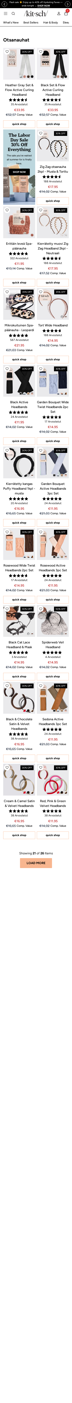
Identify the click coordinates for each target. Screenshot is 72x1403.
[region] (36, 4)
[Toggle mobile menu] (5, 13)
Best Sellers (30, 22)
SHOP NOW (19, 172)
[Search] (13, 13)
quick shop (19, 124)
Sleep (66, 22)
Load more (36, 863)
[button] (7, 52)
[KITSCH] (36, 13)
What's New (11, 22)
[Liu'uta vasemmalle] (4, 4)
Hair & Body (50, 22)
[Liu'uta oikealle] (67, 4)
